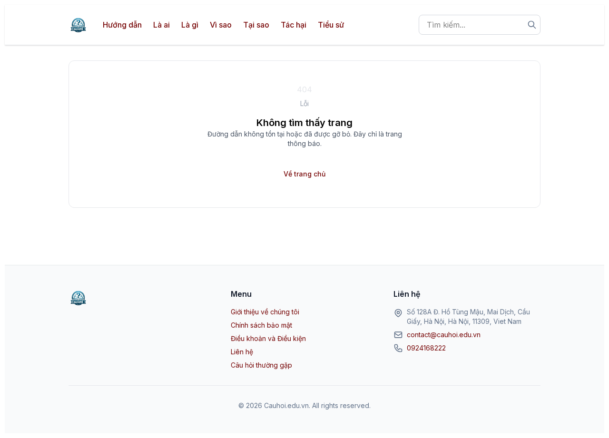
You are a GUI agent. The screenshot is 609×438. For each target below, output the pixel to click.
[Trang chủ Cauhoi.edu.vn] (78, 24)
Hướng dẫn (122, 24)
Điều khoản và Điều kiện (268, 338)
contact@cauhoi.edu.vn (444, 335)
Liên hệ (242, 352)
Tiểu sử (331, 24)
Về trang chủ (304, 174)
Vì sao (221, 24)
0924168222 (426, 348)
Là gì (189, 24)
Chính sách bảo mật (261, 325)
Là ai (161, 24)
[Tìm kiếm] (532, 24)
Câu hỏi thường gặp (261, 365)
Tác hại (293, 24)
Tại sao (256, 24)
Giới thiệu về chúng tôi (265, 312)
